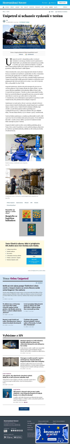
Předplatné (62, 2)
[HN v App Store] (18, 437)
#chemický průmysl (11, 205)
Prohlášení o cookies (42, 423)
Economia (29, 425)
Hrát (26, 219)
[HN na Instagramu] (15, 430)
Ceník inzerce (30, 429)
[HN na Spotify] (20, 430)
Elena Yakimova (7, 373)
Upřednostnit (31, 54)
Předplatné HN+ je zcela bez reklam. (38, 270)
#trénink (36, 202)
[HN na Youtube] (22, 430)
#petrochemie (19, 202)
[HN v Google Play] (8, 437)
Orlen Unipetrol (19, 279)
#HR (31, 202)
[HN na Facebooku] (13, 430)
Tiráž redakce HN (31, 423)
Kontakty (29, 421)
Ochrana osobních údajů (43, 421)
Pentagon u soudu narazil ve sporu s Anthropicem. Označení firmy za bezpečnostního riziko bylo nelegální (32, 360)
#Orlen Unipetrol (10, 202)
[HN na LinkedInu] (18, 430)
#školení (27, 202)
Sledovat (21, 54)
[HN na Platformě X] (11, 430)
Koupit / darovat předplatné (59, 421)
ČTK (7, 20)
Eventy (54, 423)
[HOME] (3, 7)
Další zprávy (24, 408)
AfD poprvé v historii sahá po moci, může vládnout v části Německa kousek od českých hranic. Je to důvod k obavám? (27, 393)
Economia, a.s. (12, 423)
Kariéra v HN (30, 427)
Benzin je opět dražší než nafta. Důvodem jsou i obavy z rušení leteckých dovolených (12, 321)
